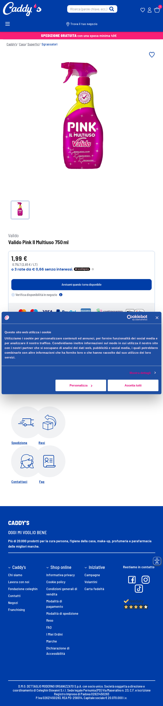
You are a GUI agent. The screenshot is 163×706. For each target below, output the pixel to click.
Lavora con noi (18, 582)
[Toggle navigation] (9, 24)
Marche (51, 641)
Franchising (16, 609)
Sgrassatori (49, 44)
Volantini (90, 582)
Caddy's (12, 44)
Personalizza (78, 385)
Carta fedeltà (94, 589)
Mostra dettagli (140, 372)
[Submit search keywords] (111, 9)
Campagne (92, 575)
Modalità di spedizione (62, 613)
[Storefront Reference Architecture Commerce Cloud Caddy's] (22, 8)
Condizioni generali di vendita (61, 591)
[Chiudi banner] (157, 317)
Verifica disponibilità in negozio (36, 295)
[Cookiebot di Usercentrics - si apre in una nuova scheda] (130, 318)
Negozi (13, 602)
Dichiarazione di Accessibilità (57, 651)
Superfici (33, 44)
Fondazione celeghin (23, 589)
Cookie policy (55, 582)
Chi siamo (15, 575)
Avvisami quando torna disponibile (82, 284)
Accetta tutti (133, 385)
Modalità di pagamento (54, 604)
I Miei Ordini (54, 634)
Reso (49, 620)
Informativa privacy (60, 575)
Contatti (14, 595)
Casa (22, 44)
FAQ (49, 627)
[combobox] (92, 9)
